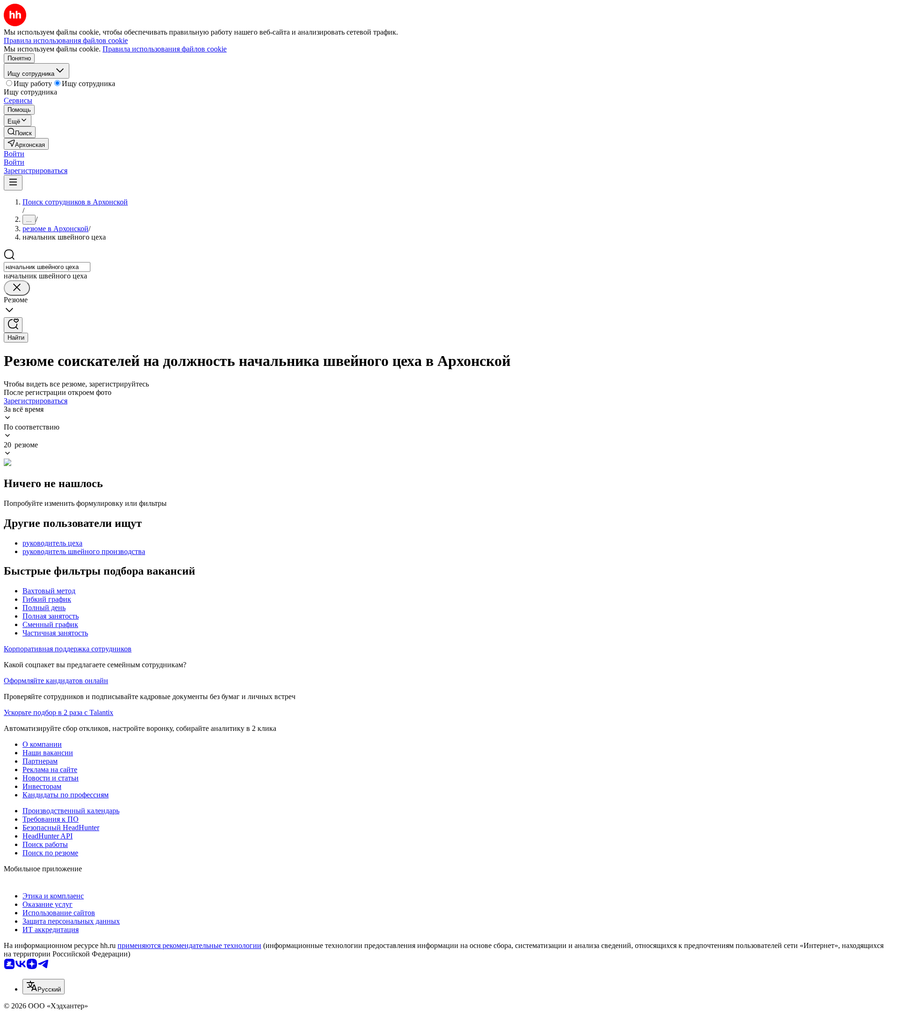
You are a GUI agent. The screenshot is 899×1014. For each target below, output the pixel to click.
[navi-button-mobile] (13, 182)
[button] (14, 154)
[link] (20, 132)
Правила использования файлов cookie (165, 49)
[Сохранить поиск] (13, 325)
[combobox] (47, 267)
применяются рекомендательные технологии (189, 945)
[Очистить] (17, 288)
